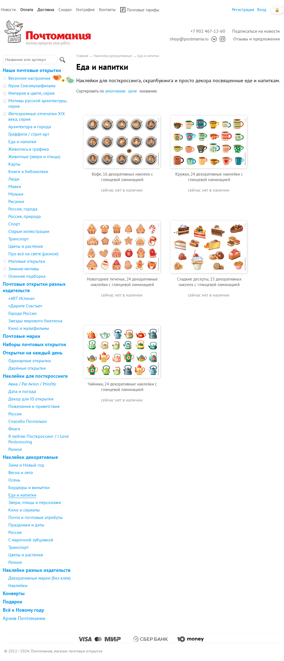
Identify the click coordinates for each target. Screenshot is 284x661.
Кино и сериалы (24, 510)
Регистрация (243, 9)
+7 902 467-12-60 (208, 31)
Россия (15, 413)
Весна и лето (20, 472)
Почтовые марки (21, 336)
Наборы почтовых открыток (34, 344)
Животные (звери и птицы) (34, 156)
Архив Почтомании (24, 618)
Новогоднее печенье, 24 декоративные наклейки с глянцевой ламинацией (122, 281)
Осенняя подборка (26, 276)
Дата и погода (22, 391)
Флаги (14, 428)
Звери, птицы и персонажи (34, 502)
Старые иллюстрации (28, 231)
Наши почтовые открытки (32, 70)
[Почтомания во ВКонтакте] (213, 39)
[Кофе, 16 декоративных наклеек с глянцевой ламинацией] (122, 133)
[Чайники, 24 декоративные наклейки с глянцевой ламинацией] (122, 342)
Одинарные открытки (29, 360)
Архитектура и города (29, 126)
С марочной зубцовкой (30, 539)
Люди (13, 179)
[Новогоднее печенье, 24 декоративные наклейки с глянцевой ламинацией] (122, 238)
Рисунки (16, 201)
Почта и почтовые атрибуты (35, 517)
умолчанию (115, 91)
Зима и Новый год (26, 465)
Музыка (15, 194)
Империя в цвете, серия (31, 93)
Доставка (45, 9)
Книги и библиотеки (28, 171)
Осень (14, 480)
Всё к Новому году (23, 610)
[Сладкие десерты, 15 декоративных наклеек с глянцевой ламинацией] (209, 238)
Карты (14, 164)
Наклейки (17, 585)
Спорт (14, 224)
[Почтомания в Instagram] (221, 39)
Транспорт (18, 238)
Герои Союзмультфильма (31, 85)
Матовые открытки (26, 261)
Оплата (26, 9)
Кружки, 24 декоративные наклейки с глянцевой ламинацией (209, 176)
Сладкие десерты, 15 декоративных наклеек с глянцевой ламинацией (209, 281)
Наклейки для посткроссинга (35, 376)
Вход (261, 9)
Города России (22, 313)
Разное (15, 449)
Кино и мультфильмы (28, 328)
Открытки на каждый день (32, 352)
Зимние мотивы (23, 268)
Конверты (14, 593)
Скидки (65, 9)
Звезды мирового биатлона (35, 320)
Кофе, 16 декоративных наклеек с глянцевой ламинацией (122, 176)
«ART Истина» (21, 298)
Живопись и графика (28, 149)
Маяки (14, 186)
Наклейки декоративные (30, 457)
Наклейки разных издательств (36, 570)
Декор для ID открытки (31, 399)
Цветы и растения (25, 246)
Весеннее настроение (29, 78)
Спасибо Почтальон (27, 421)
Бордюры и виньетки (29, 487)
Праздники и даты (26, 525)
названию (148, 91)
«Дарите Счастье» (25, 305)
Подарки (12, 601)
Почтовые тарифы (143, 9)
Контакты (107, 9)
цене (132, 91)
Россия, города (22, 209)
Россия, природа (24, 216)
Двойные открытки (27, 368)
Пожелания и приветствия (34, 406)
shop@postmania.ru (189, 39)
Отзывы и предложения (256, 39)
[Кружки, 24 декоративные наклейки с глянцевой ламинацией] (209, 133)
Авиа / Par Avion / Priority (32, 384)
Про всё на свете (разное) (33, 253)
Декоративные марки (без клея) (39, 578)
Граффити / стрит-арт (28, 134)
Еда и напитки (22, 141)
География (85, 9)
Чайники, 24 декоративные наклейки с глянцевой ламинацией (122, 386)
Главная (82, 55)
